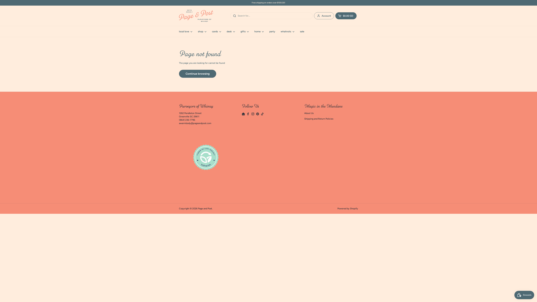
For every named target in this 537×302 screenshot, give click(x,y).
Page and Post (205, 208)
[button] (346, 15)
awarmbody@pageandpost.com (195, 123)
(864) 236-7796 (187, 120)
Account (326, 15)
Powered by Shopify (347, 208)
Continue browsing (198, 73)
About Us (309, 113)
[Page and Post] (196, 16)
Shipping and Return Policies (318, 118)
